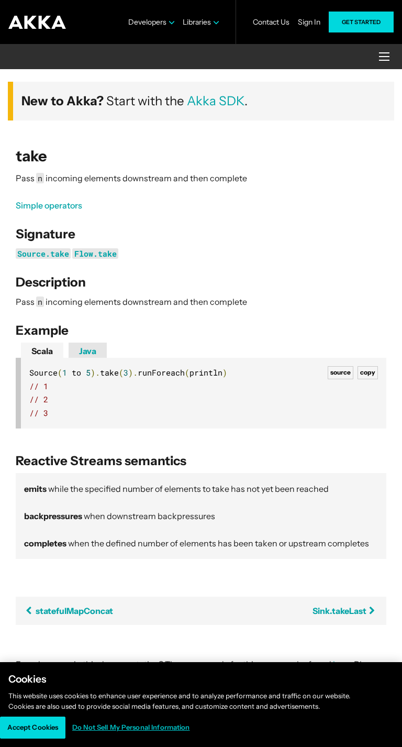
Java (87, 351)
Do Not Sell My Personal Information (131, 727)
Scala (42, 351)
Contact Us (271, 22)
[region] (201, 704)
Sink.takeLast (340, 611)
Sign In (309, 22)
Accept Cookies (33, 727)
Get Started (361, 22)
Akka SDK (215, 100)
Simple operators (49, 205)
